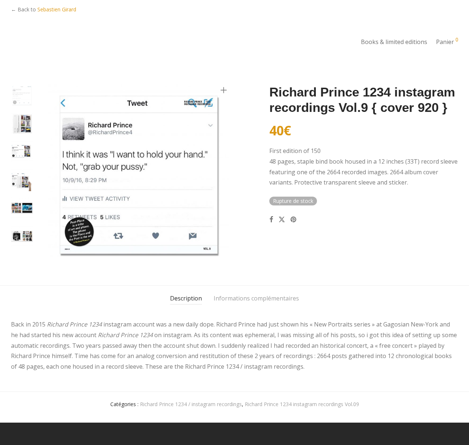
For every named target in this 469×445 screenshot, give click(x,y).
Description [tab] (186, 298)
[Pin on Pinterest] (294, 219)
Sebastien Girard (56, 9)
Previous (53, 175)
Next (225, 175)
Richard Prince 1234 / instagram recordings (191, 404)
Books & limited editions (394, 42)
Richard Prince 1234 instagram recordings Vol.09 (302, 404)
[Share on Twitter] (281, 219)
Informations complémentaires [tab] (256, 298)
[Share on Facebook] (271, 219)
